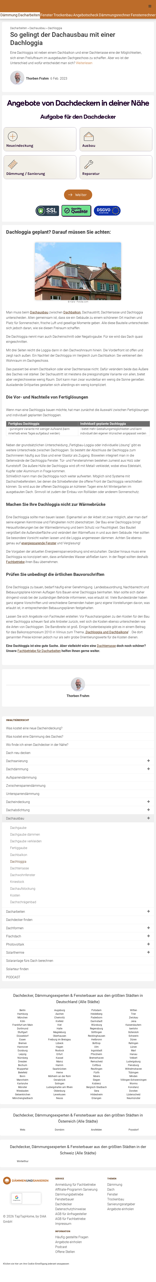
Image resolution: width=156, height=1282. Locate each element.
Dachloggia (18, 861)
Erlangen (96, 1098)
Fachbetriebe (15, 562)
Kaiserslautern (133, 1024)
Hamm (59, 1065)
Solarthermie (15, 952)
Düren (133, 1039)
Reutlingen (96, 1068)
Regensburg (96, 1028)
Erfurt (59, 1054)
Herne (59, 1072)
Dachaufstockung (22, 889)
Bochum (22, 1065)
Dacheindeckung (18, 802)
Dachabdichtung (18, 810)
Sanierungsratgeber (121, 1204)
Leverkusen (59, 1094)
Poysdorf (134, 1129)
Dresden (22, 1061)
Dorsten (133, 1090)
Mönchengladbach (22, 1098)
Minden (133, 1076)
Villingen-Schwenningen (133, 1079)
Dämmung (8, 15)
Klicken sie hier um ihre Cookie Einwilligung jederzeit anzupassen (36, 1263)
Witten (133, 1010)
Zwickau (133, 1017)
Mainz (59, 1061)
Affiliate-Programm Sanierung (76, 1189)
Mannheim (22, 1079)
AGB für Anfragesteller (71, 1214)
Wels (22, 1129)
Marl (133, 1050)
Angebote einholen (68, 1242)
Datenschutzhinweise (70, 1209)
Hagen (59, 1046)
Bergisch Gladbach (96, 1087)
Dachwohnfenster (22, 875)
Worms (134, 1083)
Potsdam (96, 1010)
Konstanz (133, 1087)
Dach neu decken (18, 753)
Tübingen (133, 1072)
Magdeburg (59, 1032)
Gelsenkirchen (22, 1094)
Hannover (22, 1046)
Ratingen (133, 1043)
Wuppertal (22, 1068)
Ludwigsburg (133, 1061)
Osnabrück (59, 1079)
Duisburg (23, 1050)
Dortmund (22, 1028)
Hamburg (22, 1013)
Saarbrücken (59, 1068)
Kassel (59, 1057)
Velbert (133, 1057)
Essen (22, 1039)
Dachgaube (18, 828)
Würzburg (96, 1024)
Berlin (23, 1010)
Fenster (46, 15)
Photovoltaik (15, 944)
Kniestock (17, 882)
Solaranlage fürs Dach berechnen (29, 961)
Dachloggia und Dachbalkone (107, 632)
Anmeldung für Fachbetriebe (75, 1185)
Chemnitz (59, 1017)
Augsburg (59, 1010)
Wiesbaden (22, 1090)
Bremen (22, 1043)
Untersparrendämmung (22, 794)
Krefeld (59, 1021)
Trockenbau (63, 15)
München (22, 1017)
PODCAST (13, 977)
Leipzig (22, 1054)
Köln (22, 1021)
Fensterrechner (143, 15)
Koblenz (96, 1083)
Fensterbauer (64, 1199)
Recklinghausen (96, 1035)
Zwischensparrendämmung (26, 786)
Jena (133, 1021)
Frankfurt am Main (22, 1024)
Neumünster (133, 1098)
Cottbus (96, 1065)
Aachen (59, 1013)
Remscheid (97, 1061)
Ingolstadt (96, 1050)
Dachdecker (63, 1204)
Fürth (97, 1072)
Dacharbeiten (29, 15)
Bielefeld (22, 1072)
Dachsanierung (17, 761)
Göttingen (96, 1032)
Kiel (59, 1024)
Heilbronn (96, 1039)
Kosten (15, 895)
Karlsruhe (22, 1083)
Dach (111, 1189)
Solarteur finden (17, 969)
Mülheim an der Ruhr (59, 1076)
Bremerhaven (96, 1057)
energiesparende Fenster (38, 543)
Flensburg (133, 1065)
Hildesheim (96, 1094)
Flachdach (13, 936)
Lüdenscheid (133, 1094)
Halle (59, 1028)
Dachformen (15, 928)
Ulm (96, 1046)
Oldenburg (59, 1090)
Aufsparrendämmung (21, 777)
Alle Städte (89, 1001)
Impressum (63, 1224)
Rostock (59, 1050)
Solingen (59, 1083)
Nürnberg (22, 1057)
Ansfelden (96, 1129)
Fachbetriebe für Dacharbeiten (39, 651)
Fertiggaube (18, 848)
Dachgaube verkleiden (26, 841)
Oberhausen (59, 1035)
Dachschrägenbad (23, 902)
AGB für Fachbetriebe (70, 1219)
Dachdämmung (17, 769)
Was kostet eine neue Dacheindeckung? (34, 728)
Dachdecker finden (19, 920)
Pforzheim (96, 1054)
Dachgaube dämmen (25, 834)
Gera (96, 1090)
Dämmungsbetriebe (69, 1194)
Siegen (96, 1079)
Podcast (61, 1247)
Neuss (59, 1098)
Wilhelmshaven (133, 1068)
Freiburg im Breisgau (59, 1039)
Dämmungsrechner (114, 15)
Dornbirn (59, 1129)
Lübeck (59, 1043)
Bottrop (96, 1043)
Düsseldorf (22, 1035)
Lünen (133, 1046)
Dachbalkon (18, 855)
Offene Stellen (65, 1252)
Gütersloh (133, 1032)
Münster (22, 1087)
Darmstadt (96, 1021)
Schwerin (134, 1035)
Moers (96, 1076)
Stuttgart (22, 1032)
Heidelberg (96, 1013)
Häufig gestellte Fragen (71, 1237)
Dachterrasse (19, 868)
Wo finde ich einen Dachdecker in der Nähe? (37, 745)
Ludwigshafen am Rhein (59, 1087)
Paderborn (96, 1017)
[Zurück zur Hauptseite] (26, 1180)
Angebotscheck (85, 15)
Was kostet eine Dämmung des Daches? (34, 737)
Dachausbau (15, 818)
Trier (133, 1013)
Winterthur (22, 1161)
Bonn (22, 1076)
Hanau (133, 1054)
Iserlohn (133, 1028)
